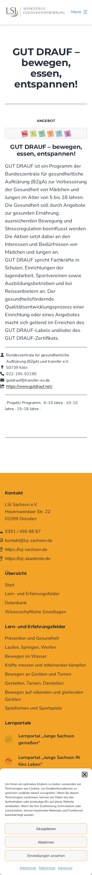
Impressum (65, 868)
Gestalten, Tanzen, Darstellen (34, 683)
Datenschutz (28, 868)
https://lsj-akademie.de (28, 558)
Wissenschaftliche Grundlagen (35, 612)
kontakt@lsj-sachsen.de (29, 540)
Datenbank (16, 603)
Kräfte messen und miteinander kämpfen (45, 665)
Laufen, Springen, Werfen (30, 647)
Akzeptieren (46, 828)
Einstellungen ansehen (46, 855)
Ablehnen (46, 842)
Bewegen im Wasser (26, 656)
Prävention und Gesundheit (32, 638)
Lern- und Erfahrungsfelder (32, 594)
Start (9, 585)
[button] (84, 774)
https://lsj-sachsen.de (26, 549)
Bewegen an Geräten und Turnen (38, 674)
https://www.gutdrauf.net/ (29, 386)
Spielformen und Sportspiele (33, 708)
